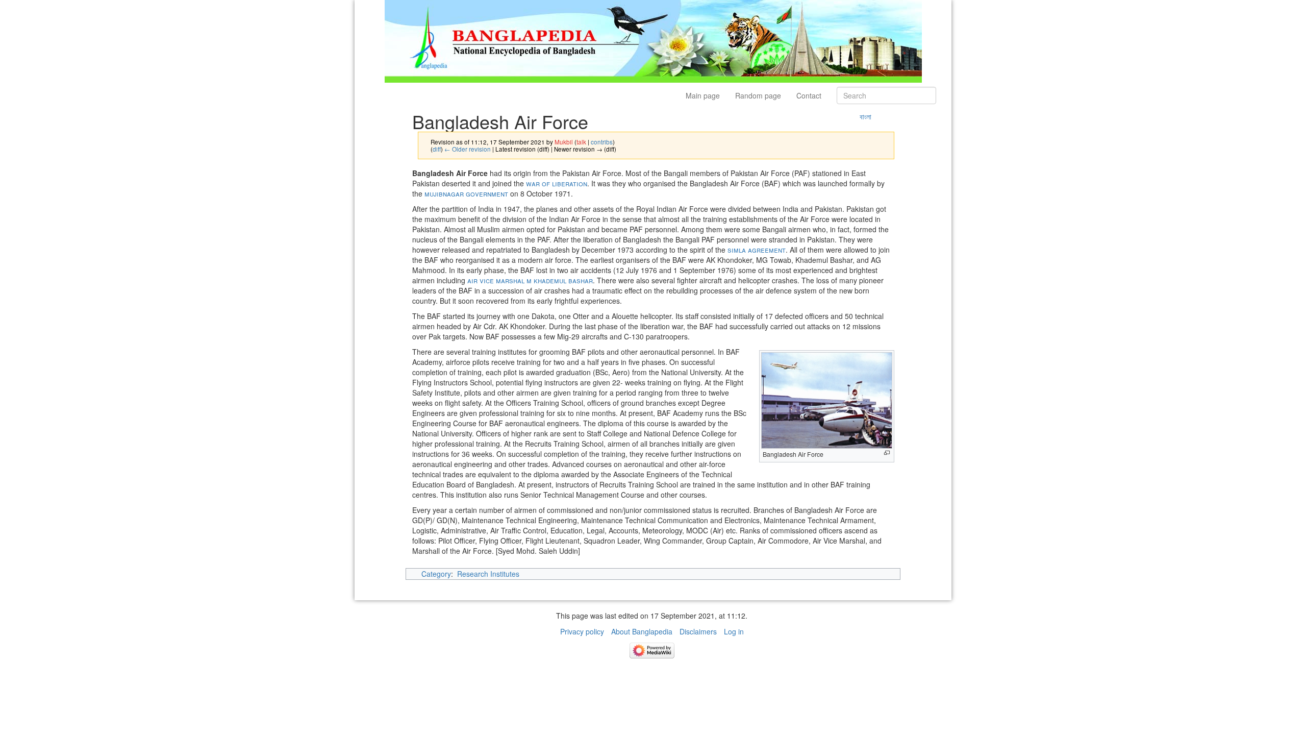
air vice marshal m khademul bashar (530, 280)
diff (437, 148)
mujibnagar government (466, 193)
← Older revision (467, 148)
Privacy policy (582, 631)
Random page (758, 95)
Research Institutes (488, 574)
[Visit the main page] (653, 40)
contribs (602, 141)
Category (436, 574)
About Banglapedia (641, 631)
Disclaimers (698, 631)
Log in (734, 631)
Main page (703, 95)
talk (581, 141)
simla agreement (756, 249)
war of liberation (556, 183)
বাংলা (865, 116)
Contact (808, 95)
